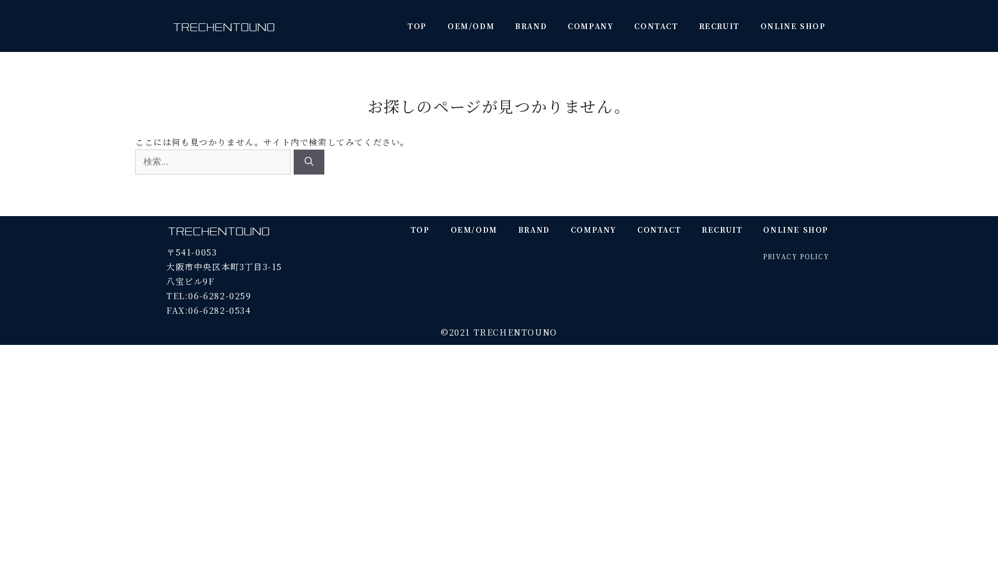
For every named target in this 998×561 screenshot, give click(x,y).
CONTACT (656, 26)
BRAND (531, 26)
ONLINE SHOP (793, 26)
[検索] (309, 162)
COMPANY (590, 26)
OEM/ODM (471, 26)
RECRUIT (719, 26)
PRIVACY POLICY (796, 256)
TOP (417, 26)
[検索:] (214, 161)
